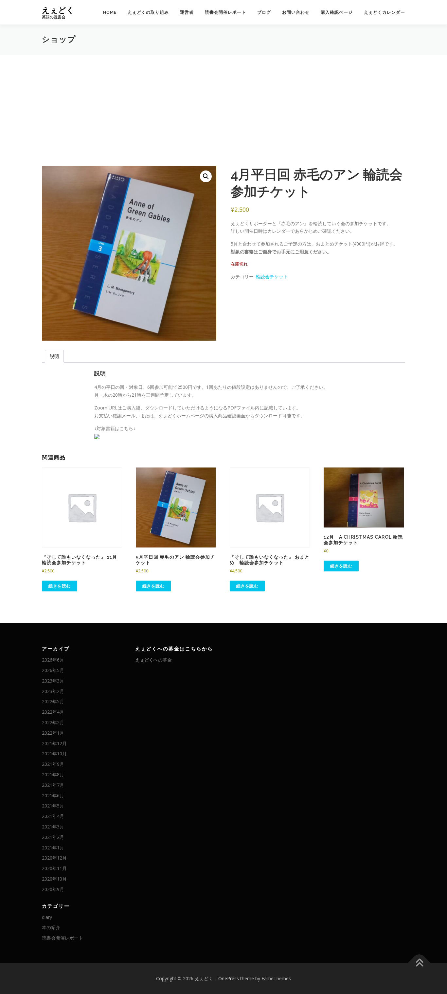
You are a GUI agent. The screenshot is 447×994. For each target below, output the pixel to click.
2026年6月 (53, 660)
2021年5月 (53, 806)
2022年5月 (53, 701)
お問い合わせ (296, 12)
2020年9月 (53, 889)
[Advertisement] (223, 103)
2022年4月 (53, 712)
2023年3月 (53, 681)
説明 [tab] (54, 356)
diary (47, 917)
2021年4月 (53, 816)
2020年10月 (54, 879)
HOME (109, 12)
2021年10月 (54, 753)
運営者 (187, 12)
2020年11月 (54, 868)
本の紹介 (51, 927)
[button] (206, 176)
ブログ (264, 12)
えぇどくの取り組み (148, 12)
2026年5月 (53, 670)
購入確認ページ (337, 12)
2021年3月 (53, 827)
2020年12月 (54, 858)
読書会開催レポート (225, 12)
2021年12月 (54, 743)
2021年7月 (53, 785)
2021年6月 (53, 795)
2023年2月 (53, 691)
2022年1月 (53, 733)
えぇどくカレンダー (384, 12)
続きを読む (59, 586)
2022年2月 (53, 722)
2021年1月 (53, 848)
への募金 (153, 660)
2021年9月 (53, 764)
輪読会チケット (272, 276)
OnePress (228, 978)
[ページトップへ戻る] (419, 963)
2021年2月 (53, 837)
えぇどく (58, 10)
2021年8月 (53, 774)
